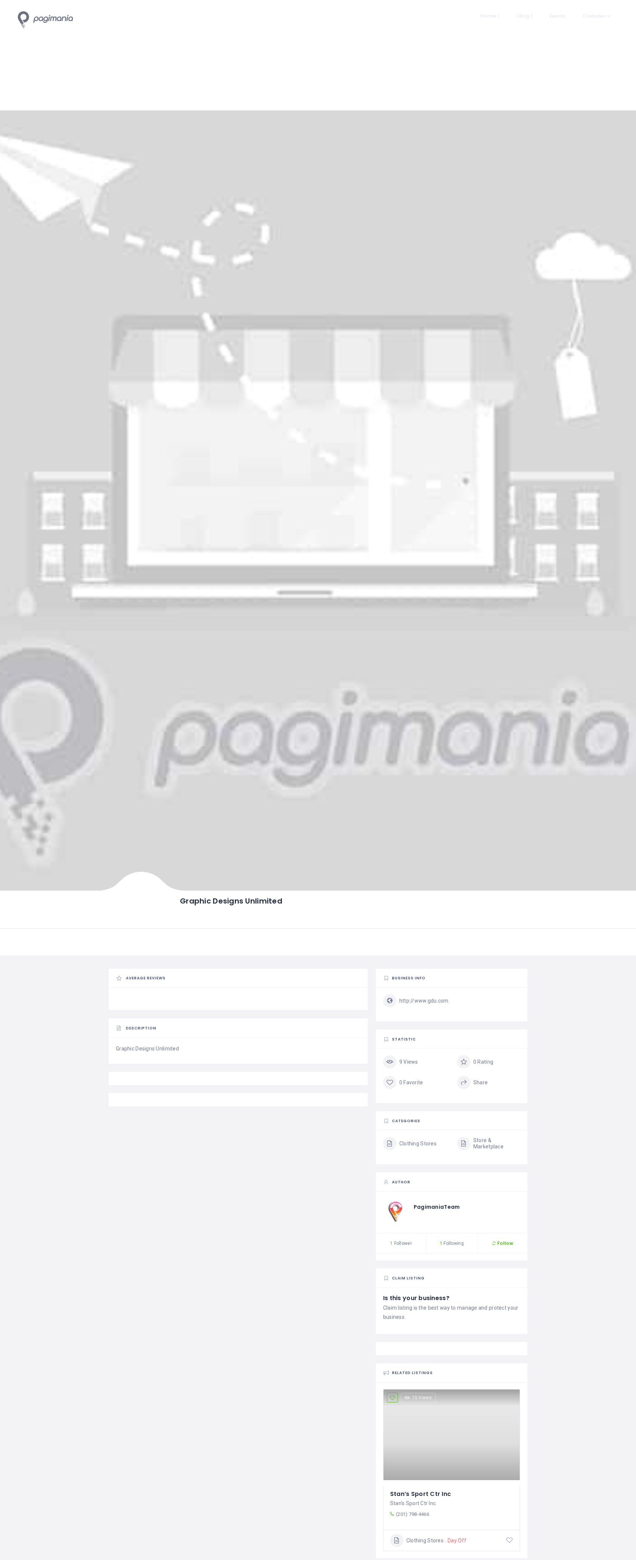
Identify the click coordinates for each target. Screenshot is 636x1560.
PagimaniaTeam (437, 1207)
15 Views (422, 1397)
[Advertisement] (318, 55)
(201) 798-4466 (412, 1514)
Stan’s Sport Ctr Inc (420, 1494)
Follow (504, 1243)
